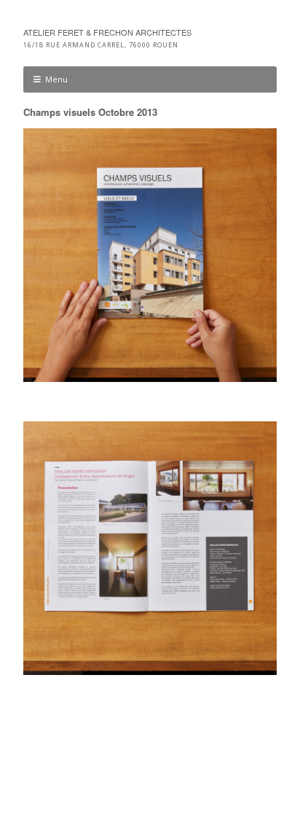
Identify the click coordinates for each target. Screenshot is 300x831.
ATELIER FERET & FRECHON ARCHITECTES (107, 32)
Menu (56, 79)
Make (89, 778)
